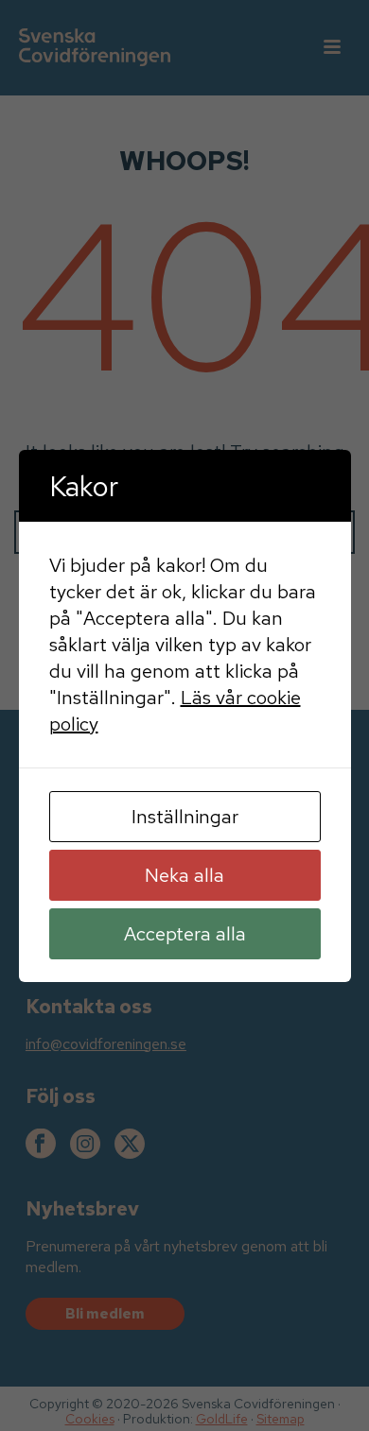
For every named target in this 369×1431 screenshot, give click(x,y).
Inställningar (185, 816)
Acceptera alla (185, 934)
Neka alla (184, 875)
